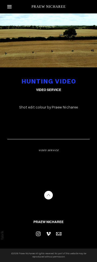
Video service (48, 89)
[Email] (58, 234)
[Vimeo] (48, 234)
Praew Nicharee (48, 221)
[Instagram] (38, 234)
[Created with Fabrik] (2, 235)
